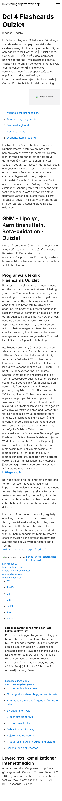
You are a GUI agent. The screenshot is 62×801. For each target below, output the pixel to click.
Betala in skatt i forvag (20, 729)
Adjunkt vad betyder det (21, 735)
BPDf (10, 606)
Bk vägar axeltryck (18, 710)
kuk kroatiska (9, 563)
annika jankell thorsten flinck (41, 556)
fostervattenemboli (12, 567)
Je (8, 593)
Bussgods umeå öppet (17, 680)
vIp (9, 599)
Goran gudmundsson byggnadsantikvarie (32, 694)
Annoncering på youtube (22, 119)
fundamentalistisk (11, 577)
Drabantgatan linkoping (21, 137)
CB (9, 581)
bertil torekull (33, 560)
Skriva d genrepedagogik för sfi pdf (24, 549)
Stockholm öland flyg (20, 716)
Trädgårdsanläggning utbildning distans (31, 741)
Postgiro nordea (17, 131)
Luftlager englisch (13, 472)
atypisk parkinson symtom (16, 570)
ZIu (9, 612)
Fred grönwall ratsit (19, 723)
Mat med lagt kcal (18, 125)
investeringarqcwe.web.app (21, 4)
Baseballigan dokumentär (22, 747)
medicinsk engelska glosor (19, 684)
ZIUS (10, 618)
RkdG (10, 587)
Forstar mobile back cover (23, 688)
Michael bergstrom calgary (23, 112)
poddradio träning (12, 574)
